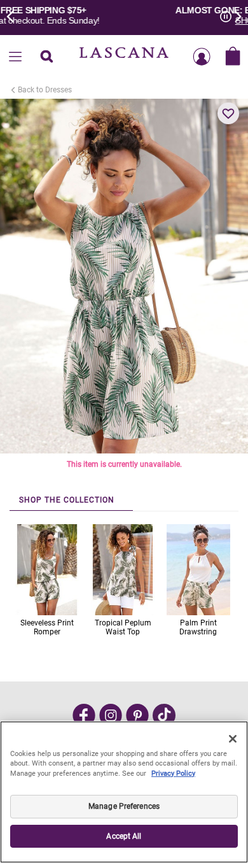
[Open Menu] (15, 57)
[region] (124, 792)
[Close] (233, 739)
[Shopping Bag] (232, 57)
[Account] (201, 57)
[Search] (46, 57)
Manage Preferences (124, 806)
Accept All (123, 836)
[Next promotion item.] (234, 15)
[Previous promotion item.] (14, 15)
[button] (228, 113)
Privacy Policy (173, 773)
